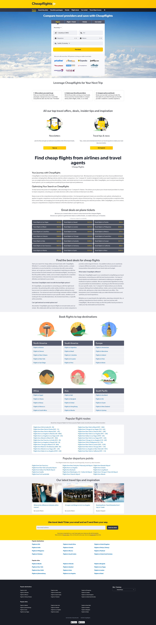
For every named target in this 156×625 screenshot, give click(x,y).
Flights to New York (37, 567)
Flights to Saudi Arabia (69, 554)
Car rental (84, 10)
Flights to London (99, 570)
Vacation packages (56, 10)
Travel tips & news (95, 10)
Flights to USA (36, 544)
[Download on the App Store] (81, 622)
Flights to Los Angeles (69, 573)
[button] (58, 22)
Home (34, 10)
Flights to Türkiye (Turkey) (101, 547)
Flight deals (75, 10)
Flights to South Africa (69, 544)
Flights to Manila (37, 563)
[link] (54, 148)
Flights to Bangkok (99, 563)
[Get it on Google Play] (74, 622)
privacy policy (66, 535)
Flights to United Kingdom (102, 544)
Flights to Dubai (98, 573)
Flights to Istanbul (68, 567)
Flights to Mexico (68, 550)
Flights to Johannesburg (39, 573)
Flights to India (36, 547)
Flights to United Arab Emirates (103, 554)
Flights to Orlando (68, 563)
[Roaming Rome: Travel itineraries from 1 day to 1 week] (109, 492)
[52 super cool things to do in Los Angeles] (78, 492)
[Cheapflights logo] (42, 4)
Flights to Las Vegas (100, 567)
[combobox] (58, 27)
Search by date (43, 10)
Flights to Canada (68, 547)
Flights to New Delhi (38, 570)
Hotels (67, 10)
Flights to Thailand (99, 550)
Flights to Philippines (38, 550)
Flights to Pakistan (37, 554)
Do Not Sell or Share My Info (72, 617)
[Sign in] (104, 10)
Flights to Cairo (67, 570)
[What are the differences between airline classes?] (47, 492)
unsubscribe (93, 535)
